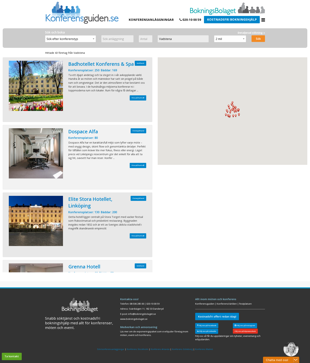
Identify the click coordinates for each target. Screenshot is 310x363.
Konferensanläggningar (151, 20)
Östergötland (138, 131)
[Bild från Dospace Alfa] (36, 153)
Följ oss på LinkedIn (207, 331)
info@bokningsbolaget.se (142, 314)
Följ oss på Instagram (245, 325)
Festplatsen (245, 303)
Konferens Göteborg (182, 349)
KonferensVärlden (227, 303)
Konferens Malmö (204, 349)
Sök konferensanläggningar (110, 349)
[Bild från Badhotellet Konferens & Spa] (36, 86)
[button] (236, 111)
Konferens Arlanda (160, 349)
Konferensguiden (204, 303)
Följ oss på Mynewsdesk (245, 331)
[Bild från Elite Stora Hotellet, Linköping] (36, 221)
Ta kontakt (11, 356)
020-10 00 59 (191, 20)
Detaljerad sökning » (251, 32)
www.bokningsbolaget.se (133, 319)
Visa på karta (137, 98)
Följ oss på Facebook (207, 325)
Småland (140, 63)
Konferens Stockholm (137, 349)
